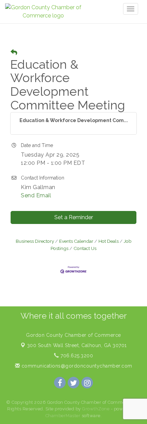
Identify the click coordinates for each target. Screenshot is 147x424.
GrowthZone (95, 408)
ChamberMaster (63, 415)
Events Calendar (76, 241)
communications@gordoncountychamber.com (76, 366)
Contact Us (85, 248)
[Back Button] (14, 52)
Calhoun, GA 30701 (77, 345)
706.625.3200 (76, 355)
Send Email (36, 195)
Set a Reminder (73, 217)
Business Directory (35, 241)
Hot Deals (108, 241)
